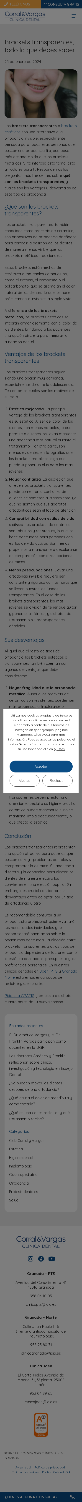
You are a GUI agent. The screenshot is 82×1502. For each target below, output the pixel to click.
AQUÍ (46, 735)
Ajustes (59, 749)
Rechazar (57, 780)
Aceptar (41, 766)
